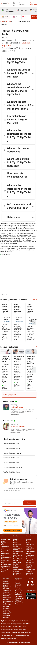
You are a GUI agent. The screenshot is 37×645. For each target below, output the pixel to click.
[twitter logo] (32, 582)
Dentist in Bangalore (6, 582)
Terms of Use (19, 591)
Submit (29, 503)
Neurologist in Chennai (30, 563)
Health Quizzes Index (7, 630)
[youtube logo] (32, 585)
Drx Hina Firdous (16, 407)
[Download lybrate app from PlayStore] (31, 595)
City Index (4, 621)
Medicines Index (5, 632)
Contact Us (18, 585)
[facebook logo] (28, 582)
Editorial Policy (19, 602)
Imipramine (6, 45)
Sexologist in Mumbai (17, 574)
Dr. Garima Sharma (17, 426)
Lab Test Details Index (7, 635)
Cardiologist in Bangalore (7, 591)
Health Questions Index (19, 627)
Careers (17, 587)
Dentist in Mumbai (16, 540)
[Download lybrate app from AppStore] (31, 599)
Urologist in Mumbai (16, 566)
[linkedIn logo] (28, 585)
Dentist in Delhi (5, 539)
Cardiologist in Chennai (30, 548)
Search (34, 17)
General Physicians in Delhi (5, 542)
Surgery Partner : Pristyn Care (20, 593)
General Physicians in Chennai (30, 544)
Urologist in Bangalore (6, 609)
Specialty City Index (16, 624)
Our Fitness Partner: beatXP (19, 597)
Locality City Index (24, 621)
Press (16, 604)
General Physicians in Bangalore (7, 586)
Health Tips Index (6, 627)
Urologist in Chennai (29, 566)
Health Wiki (26, 624)
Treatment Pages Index (22, 635)
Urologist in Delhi (6, 564)
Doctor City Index (13, 621)
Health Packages (26, 632)
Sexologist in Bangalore (6, 616)
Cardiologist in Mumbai (17, 548)
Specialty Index (5, 624)
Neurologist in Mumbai (17, 563)
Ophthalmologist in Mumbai (18, 570)
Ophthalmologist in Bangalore (7, 612)
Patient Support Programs (8, 638)
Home (2, 21)
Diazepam (26, 43)
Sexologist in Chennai (29, 574)
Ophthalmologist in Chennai (30, 570)
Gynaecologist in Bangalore (8, 594)
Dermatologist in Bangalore (8, 602)
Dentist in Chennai (28, 540)
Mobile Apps (18, 589)
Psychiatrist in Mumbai (17, 556)
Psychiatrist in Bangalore (7, 598)
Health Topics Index (20, 630)
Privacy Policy (19, 600)
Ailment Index (16, 632)
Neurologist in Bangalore (7, 605)
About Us (17, 583)
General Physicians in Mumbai (17, 544)
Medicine (8, 21)
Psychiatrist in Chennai (30, 556)
